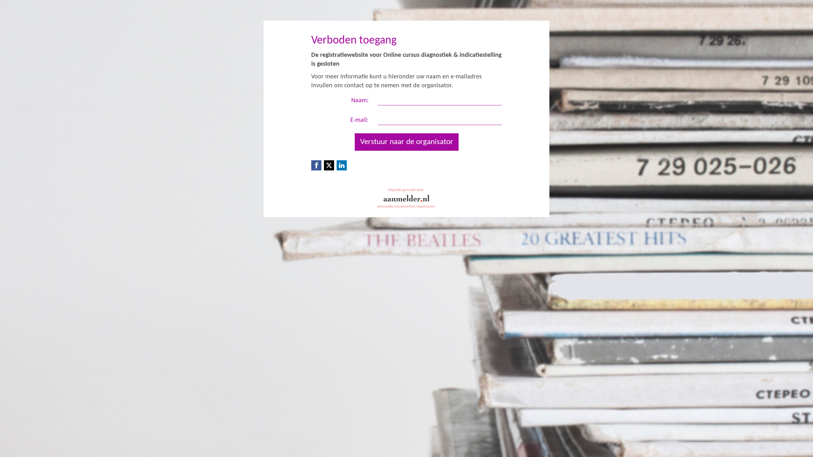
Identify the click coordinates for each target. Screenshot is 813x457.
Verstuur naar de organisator (406, 142)
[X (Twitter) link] (329, 165)
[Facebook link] (316, 165)
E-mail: (359, 120)
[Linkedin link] (342, 165)
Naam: (359, 100)
